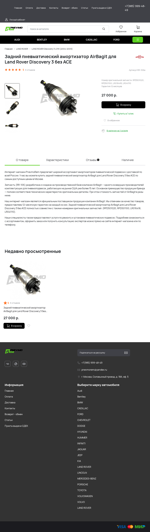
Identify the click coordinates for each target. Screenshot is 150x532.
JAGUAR (81, 449)
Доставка (10, 402)
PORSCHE (82, 484)
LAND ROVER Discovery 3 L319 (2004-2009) (52, 48)
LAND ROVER (22, 48)
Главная (9, 48)
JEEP (79, 455)
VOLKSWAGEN (85, 496)
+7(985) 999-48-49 (135, 8)
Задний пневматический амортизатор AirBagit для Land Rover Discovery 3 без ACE (25, 309)
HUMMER (82, 437)
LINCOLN (82, 472)
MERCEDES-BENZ (86, 478)
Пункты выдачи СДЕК (16, 426)
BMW (80, 402)
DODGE (81, 426)
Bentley (81, 396)
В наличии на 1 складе (117, 130)
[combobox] (68, 28)
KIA (79, 461)
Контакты (10, 408)
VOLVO (81, 502)
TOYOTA (81, 490)
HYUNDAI (82, 431)
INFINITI (81, 443)
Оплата (9, 396)
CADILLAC (82, 408)
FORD (80, 414)
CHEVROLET (84, 420)
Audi (79, 390)
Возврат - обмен (14, 414)
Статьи (9, 420)
